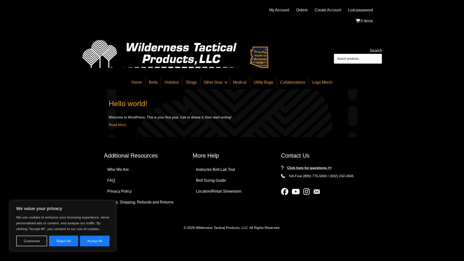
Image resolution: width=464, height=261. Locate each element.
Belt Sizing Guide (211, 180)
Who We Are (118, 169)
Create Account (328, 10)
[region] (63, 226)
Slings (191, 82)
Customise (32, 241)
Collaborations (292, 82)
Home (136, 82)
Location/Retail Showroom (218, 191)
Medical (239, 82)
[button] (226, 82)
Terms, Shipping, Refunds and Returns (140, 202)
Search (376, 51)
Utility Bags (263, 82)
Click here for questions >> (309, 168)
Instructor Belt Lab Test (215, 169)
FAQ (111, 180)
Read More (117, 125)
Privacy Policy (119, 191)
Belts (153, 82)
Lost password (360, 10)
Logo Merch (322, 82)
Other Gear (213, 82)
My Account (279, 10)
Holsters (172, 82)
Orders (302, 10)
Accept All (94, 241)
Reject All (64, 241)
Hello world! (128, 104)
